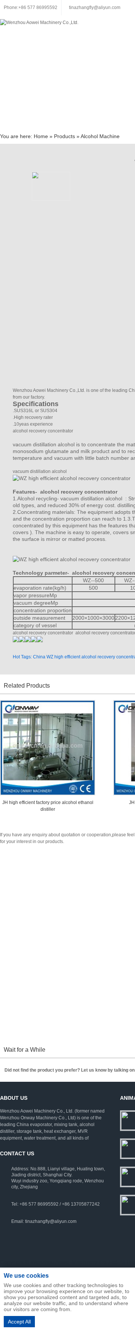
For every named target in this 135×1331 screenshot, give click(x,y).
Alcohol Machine (100, 136)
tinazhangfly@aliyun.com (94, 7)
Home (41, 136)
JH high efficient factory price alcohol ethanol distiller (47, 806)
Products (64, 136)
